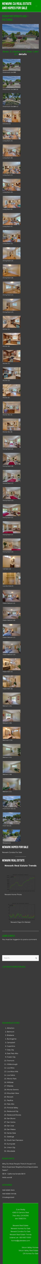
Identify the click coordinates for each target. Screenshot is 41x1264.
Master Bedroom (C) (9, 637)
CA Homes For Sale (30, 1254)
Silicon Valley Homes (30, 1247)
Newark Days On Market (20, 922)
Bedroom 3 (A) (7, 757)
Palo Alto (10, 1104)
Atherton (10, 1028)
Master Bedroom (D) (9, 654)
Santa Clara (11, 1133)
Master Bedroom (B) (9, 620)
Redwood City (12, 1111)
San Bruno (11, 1118)
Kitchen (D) (6, 380)
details (23, 54)
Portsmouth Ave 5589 (9, 72)
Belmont (10, 1032)
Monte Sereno (13, 1090)
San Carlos (11, 1122)
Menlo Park (11, 1079)
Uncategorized (8, 1197)
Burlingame (11, 1039)
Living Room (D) (8, 192)
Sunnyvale (11, 1144)
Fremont (10, 1061)
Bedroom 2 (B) (7, 723)
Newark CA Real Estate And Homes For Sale (16, 6)
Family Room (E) (8, 517)
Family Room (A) (8, 449)
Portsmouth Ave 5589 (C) (10, 106)
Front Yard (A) (7, 825)
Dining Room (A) (8, 260)
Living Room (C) (8, 175)
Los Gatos (11, 1075)
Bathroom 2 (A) (7, 740)
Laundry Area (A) (8, 586)
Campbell (11, 1043)
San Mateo (11, 1129)
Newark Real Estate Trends (21, 865)
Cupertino (11, 1046)
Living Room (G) (8, 243)
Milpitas (10, 1086)
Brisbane (10, 1035)
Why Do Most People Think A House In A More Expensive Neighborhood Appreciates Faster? (20, 1167)
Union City (11, 1147)
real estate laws (8, 1190)
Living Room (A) (8, 141)
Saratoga (10, 1137)
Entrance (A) (7, 123)
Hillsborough (12, 1064)
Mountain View (13, 1093)
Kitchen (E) (6, 397)
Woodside (11, 1151)
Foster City (11, 1057)
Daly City (10, 1050)
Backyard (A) (7, 843)
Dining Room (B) (8, 278)
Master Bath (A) (8, 671)
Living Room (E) (8, 209)
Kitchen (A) (6, 329)
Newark (10, 1097)
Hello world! (7, 1177)
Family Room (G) (8, 552)
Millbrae (10, 1082)
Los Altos (10, 1068)
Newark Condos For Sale (12, 852)
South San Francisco (15, 1140)
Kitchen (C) (6, 363)
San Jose (10, 1126)
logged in (16, 939)
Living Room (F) (7, 226)
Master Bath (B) (8, 688)
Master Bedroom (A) (9, 603)
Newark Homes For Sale (15, 847)
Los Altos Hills (12, 1072)
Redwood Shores (14, 1115)
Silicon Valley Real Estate (28, 1251)
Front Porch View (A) (9, 808)
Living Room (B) (8, 158)
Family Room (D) (8, 500)
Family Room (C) (8, 483)
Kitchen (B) (6, 346)
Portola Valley (12, 1108)
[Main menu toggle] (36, 6)
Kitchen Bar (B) (7, 432)
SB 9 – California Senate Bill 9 (13, 1174)
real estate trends (9, 1194)
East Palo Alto (12, 1053)
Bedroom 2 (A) (7, 706)
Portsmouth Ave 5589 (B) (10, 89)
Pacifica (10, 1100)
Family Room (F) (8, 534)
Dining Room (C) (8, 295)
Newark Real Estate (13, 860)
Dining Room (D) (8, 312)
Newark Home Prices (13, 895)
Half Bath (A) (7, 569)
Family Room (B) (8, 466)
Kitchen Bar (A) (7, 415)
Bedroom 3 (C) (7, 791)
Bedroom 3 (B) (7, 774)
